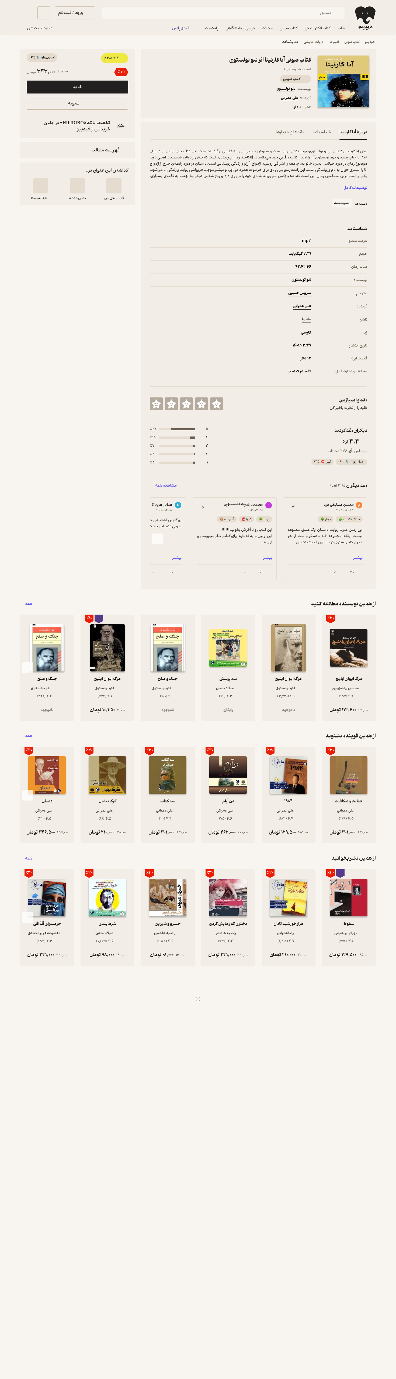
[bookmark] (166, 108)
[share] (191, 108)
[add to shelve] (113, 185)
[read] (40, 185)
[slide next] (157, 538)
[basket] (43, 12)
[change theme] (26, 12)
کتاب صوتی (352, 41)
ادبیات (334, 41)
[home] (364, 18)
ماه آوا (297, 107)
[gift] (178, 108)
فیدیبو (370, 41)
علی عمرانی (289, 98)
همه (28, 604)
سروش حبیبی (299, 293)
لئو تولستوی (285, 89)
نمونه (73, 103)
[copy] (32, 126)
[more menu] (153, 108)
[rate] (216, 403)
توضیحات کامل (355, 188)
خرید (77, 87)
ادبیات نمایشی (314, 41)
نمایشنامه (290, 42)
